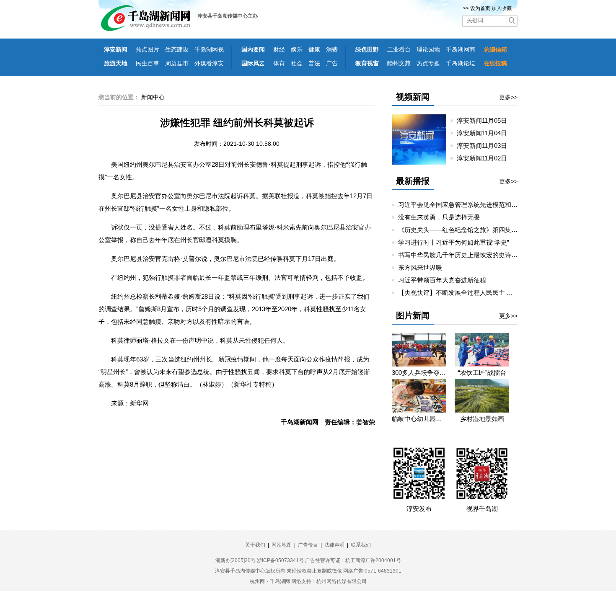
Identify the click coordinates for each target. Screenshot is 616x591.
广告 (332, 63)
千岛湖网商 (460, 49)
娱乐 (297, 49)
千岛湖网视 (209, 49)
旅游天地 (115, 63)
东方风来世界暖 (420, 267)
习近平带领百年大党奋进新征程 (442, 280)
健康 (314, 49)
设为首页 (480, 8)
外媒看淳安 (209, 63)
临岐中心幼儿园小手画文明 (419, 418)
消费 (332, 49)
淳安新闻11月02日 (485, 158)
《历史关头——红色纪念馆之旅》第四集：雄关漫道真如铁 (480, 229)
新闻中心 (153, 97)
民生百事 (147, 63)
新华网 (139, 403)
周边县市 (177, 63)
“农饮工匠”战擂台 (482, 372)
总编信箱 (495, 49)
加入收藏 (502, 8)
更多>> (508, 97)
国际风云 (253, 63)
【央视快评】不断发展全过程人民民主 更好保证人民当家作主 (483, 292)
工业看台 (399, 49)
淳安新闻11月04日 (485, 133)
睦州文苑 (399, 63)
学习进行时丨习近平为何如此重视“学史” (453, 242)
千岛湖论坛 (460, 63)
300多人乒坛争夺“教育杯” (419, 372)
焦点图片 (147, 49)
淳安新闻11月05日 (485, 120)
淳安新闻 (115, 49)
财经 (279, 49)
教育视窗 (367, 63)
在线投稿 (495, 63)
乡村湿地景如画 (482, 418)
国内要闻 (253, 49)
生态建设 (177, 49)
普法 (314, 63)
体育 (279, 63)
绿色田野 (367, 49)
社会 (297, 63)
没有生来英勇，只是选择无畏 (439, 217)
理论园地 (428, 49)
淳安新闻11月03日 (485, 145)
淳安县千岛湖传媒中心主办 (227, 16)
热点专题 (428, 63)
